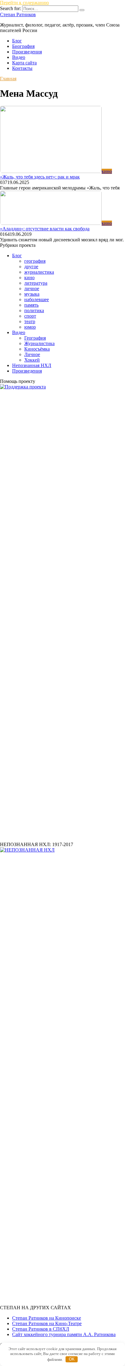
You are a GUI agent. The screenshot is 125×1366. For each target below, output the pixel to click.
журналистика (39, 272)
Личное (32, 354)
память (31, 305)
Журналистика (39, 343)
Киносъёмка (37, 348)
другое (31, 266)
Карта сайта (24, 62)
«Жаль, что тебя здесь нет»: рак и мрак (40, 176)
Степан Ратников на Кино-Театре (47, 1323)
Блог (17, 40)
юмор (30, 327)
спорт (30, 316)
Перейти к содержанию (24, 2)
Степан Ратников (18, 14)
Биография (23, 46)
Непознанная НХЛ (31, 365)
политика (34, 310)
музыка (31, 294)
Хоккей (32, 359)
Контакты (22, 68)
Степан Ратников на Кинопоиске (46, 1318)
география (35, 261)
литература (35, 283)
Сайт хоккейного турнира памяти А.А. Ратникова (64, 1334)
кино (29, 277)
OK (72, 1359)
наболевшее (36, 299)
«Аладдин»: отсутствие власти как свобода (45, 228)
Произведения (27, 51)
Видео (18, 57)
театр (29, 321)
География (35, 338)
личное (31, 288)
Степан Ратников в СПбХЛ (40, 1329)
